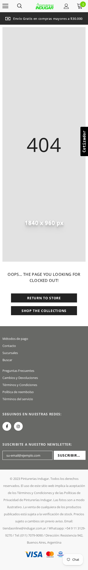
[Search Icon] (19, 6)
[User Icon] (66, 6)
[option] (44, 18)
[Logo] (44, 6)
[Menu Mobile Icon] (5, 6)
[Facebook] (6, 426)
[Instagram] (18, 426)
